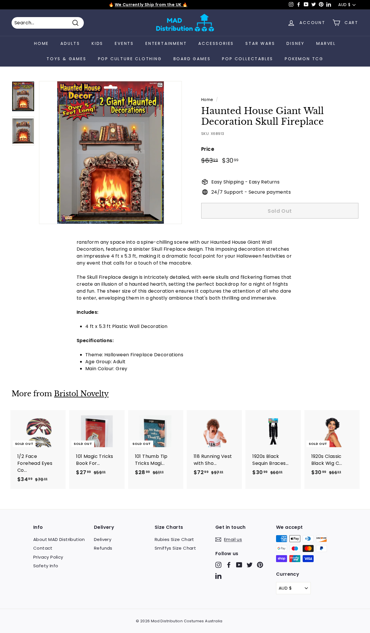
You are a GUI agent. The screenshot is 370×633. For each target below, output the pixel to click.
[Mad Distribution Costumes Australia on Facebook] (229, 565)
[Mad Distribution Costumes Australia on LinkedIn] (218, 575)
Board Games (192, 59)
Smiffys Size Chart (175, 548)
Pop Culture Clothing (130, 59)
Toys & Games (66, 59)
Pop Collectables (247, 59)
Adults (70, 43)
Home (41, 43)
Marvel (326, 43)
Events (124, 43)
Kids (97, 43)
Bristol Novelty (81, 393)
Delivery (102, 539)
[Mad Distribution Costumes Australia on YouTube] (239, 565)
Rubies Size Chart (174, 539)
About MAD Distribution (59, 539)
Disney (295, 43)
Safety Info (45, 566)
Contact (43, 548)
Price (207, 149)
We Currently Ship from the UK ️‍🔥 (151, 5)
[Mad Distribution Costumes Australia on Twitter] (250, 565)
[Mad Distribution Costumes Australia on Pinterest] (260, 565)
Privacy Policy (48, 557)
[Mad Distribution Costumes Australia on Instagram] (218, 565)
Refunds (103, 548)
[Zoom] (110, 152)
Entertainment (166, 43)
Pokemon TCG (304, 59)
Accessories (216, 43)
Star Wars (260, 43)
